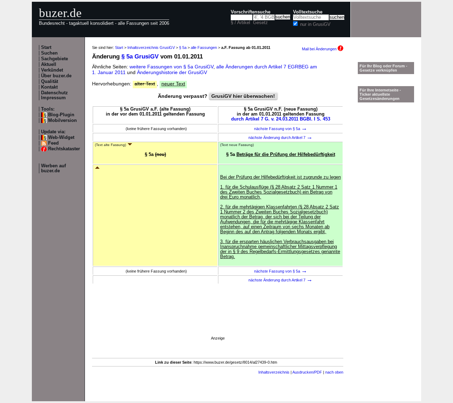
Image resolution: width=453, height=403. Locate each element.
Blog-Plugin (61, 114)
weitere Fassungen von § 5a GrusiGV (171, 66)
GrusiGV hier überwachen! (243, 96)
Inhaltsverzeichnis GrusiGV (151, 47)
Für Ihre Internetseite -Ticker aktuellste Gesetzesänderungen (380, 94)
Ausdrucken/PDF (307, 372)
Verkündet (52, 70)
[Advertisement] (217, 320)
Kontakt (49, 87)
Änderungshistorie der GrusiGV (172, 72)
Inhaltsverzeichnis (273, 372)
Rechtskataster (64, 148)
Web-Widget (61, 137)
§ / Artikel (240, 22)
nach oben (334, 372)
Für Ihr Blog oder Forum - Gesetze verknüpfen (383, 68)
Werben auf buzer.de (53, 168)
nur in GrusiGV (315, 24)
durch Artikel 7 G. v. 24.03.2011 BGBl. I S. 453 (280, 119)
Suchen (49, 53)
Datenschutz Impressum (54, 95)
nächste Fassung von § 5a (280, 129)
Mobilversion (62, 120)
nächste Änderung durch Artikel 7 (280, 137)
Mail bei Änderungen (320, 49)
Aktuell (48, 64)
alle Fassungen (204, 47)
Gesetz (260, 22)
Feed (53, 143)
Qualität (49, 81)
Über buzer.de (56, 75)
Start (46, 47)
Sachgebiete (54, 58)
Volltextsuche (307, 12)
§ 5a (183, 47)
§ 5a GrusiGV (140, 56)
